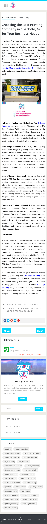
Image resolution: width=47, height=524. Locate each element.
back (7, 330)
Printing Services (32, 304)
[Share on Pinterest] (18, 320)
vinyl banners (24, 461)
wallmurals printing (28, 478)
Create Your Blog (11, 519)
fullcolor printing (11, 508)
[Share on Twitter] (8, 320)
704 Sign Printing (32, 275)
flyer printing (10, 461)
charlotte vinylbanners (13, 466)
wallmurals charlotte (12, 482)
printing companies (12, 457)
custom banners (28, 474)
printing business (11, 499)
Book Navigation (6, 5)
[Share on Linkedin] (15, 320)
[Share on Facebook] (5, 320)
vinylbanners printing (30, 495)
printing (10, 308)
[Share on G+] (11, 320)
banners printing (22, 449)
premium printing (31, 470)
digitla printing (10, 478)
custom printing (11, 491)
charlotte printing (11, 495)
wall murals (26, 491)
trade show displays (32, 453)
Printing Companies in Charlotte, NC (18, 67)
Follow (22, 399)
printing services (24, 308)
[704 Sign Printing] (13, 5)
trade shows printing (12, 453)
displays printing (33, 466)
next (39, 330)
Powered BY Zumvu (37, 519)
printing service (36, 487)
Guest (12, 347)
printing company (24, 311)
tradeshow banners (12, 470)
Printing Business (14, 304)
